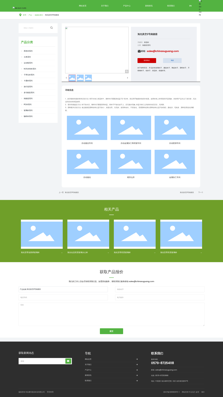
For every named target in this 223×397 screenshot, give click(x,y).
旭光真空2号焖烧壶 (187, 192)
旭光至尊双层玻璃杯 (122, 252)
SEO (202, 392)
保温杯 (146, 42)
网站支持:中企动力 (188, 392)
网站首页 (88, 359)
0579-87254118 (162, 363)
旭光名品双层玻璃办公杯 (77, 252)
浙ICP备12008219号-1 (171, 392)
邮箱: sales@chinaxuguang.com (164, 370)
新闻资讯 (88, 375)
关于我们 (88, 364)
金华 (197, 392)
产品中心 (88, 370)
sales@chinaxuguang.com (163, 51)
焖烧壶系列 (146, 45)
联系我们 (88, 380)
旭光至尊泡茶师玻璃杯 (30, 252)
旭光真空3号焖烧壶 (72, 192)
